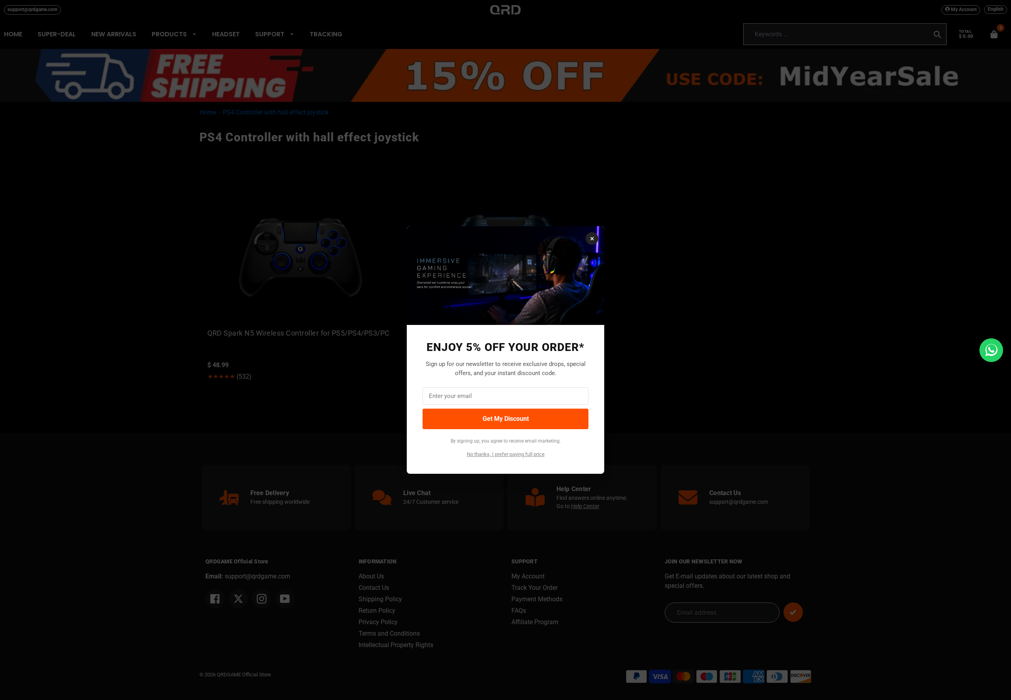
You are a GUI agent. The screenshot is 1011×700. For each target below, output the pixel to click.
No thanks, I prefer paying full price (506, 454)
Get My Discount (506, 418)
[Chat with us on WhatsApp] (991, 350)
